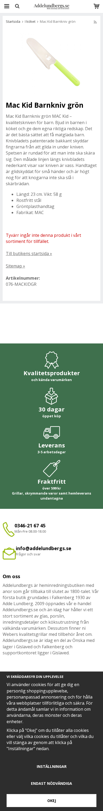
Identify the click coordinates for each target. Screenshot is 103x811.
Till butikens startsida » (29, 253)
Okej (51, 800)
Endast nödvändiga (51, 783)
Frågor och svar (28, 554)
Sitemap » (15, 266)
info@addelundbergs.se (43, 548)
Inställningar (52, 766)
